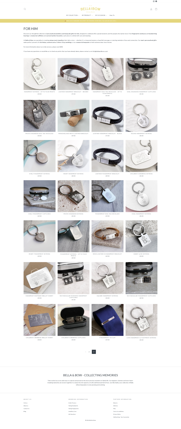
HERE (61, 47)
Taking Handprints (73, 405)
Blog (25, 411)
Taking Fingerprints (73, 408)
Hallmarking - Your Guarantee (121, 417)
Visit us (26, 403)
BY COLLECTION (72, 15)
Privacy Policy (117, 414)
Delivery (115, 405)
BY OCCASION (100, 15)
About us (26, 405)
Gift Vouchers (72, 414)
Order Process (72, 403)
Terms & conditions (118, 411)
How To (112, 15)
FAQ (114, 408)
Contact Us (27, 408)
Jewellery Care (72, 411)
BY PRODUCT (86, 15)
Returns (115, 403)
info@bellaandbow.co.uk (100, 51)
